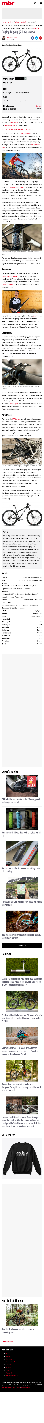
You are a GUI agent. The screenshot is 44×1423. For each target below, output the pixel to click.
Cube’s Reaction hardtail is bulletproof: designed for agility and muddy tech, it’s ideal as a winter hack (21, 1087)
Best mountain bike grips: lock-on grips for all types (21, 834)
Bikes (17, 22)
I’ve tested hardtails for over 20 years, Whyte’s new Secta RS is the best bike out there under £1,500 (22, 1018)
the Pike (36, 316)
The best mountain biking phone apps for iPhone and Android (22, 903)
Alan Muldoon (12, 37)
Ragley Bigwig (10, 125)
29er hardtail (32, 22)
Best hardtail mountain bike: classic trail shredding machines (19, 1330)
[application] (22, 301)
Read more (22, 945)
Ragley (38, 106)
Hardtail (23, 22)
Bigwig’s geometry (25, 133)
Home (4, 22)
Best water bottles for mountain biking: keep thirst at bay (21, 870)
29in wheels (14, 122)
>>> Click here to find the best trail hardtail (17, 129)
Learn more (36, 28)
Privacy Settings (25, 1387)
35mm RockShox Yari (9, 276)
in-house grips (13, 404)
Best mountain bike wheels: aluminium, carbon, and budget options (21, 936)
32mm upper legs (8, 284)
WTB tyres (16, 419)
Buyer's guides (10, 771)
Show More (9, 1341)
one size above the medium (15, 187)
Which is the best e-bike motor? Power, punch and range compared (21, 800)
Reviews (10, 22)
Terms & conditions (7, 1387)
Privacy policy (16, 1387)
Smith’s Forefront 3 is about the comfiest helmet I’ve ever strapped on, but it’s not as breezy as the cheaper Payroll (20, 1051)
